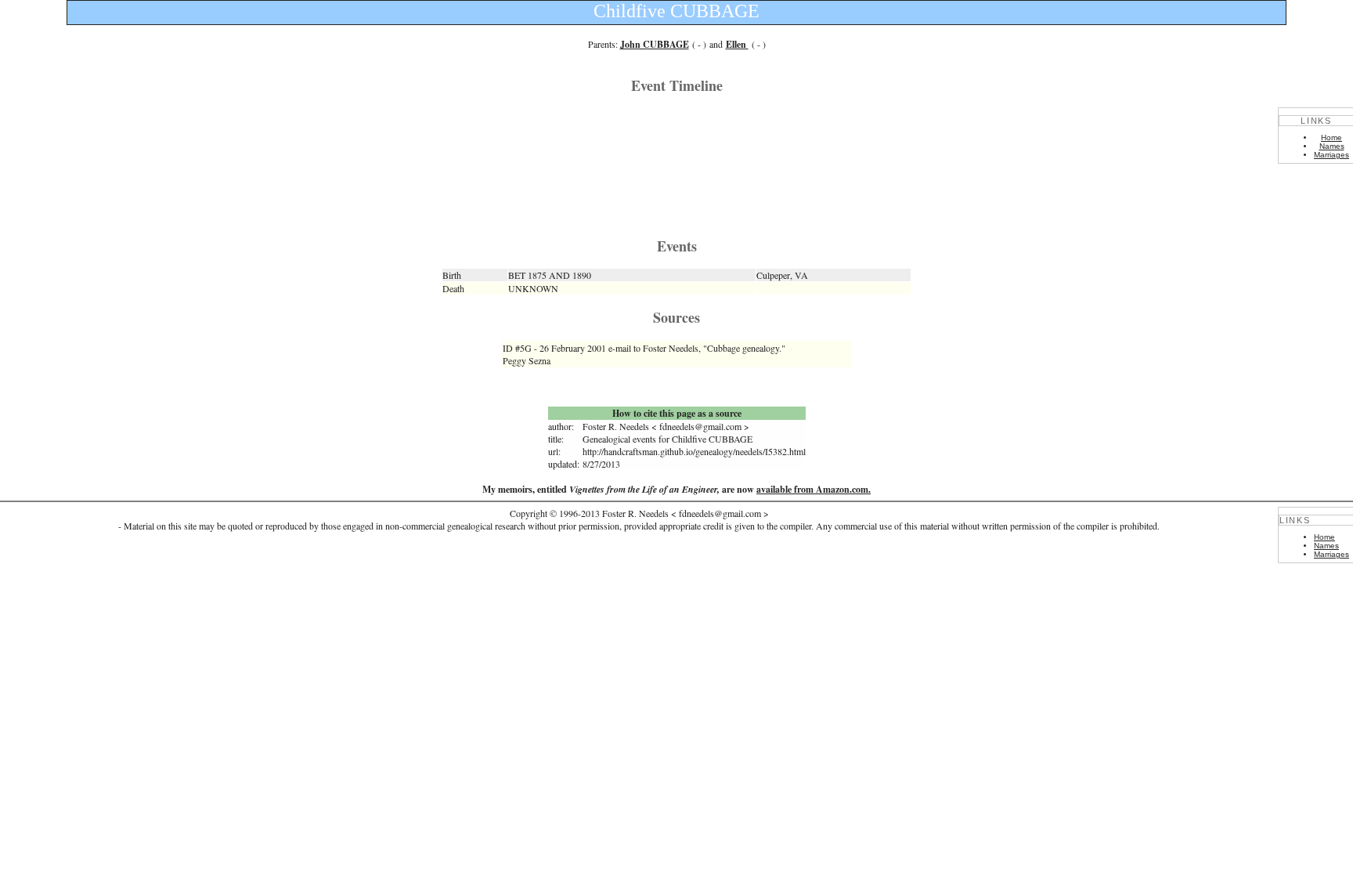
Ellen (737, 44)
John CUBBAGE (654, 44)
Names (1331, 146)
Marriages (1331, 154)
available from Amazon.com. (813, 489)
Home (1331, 137)
